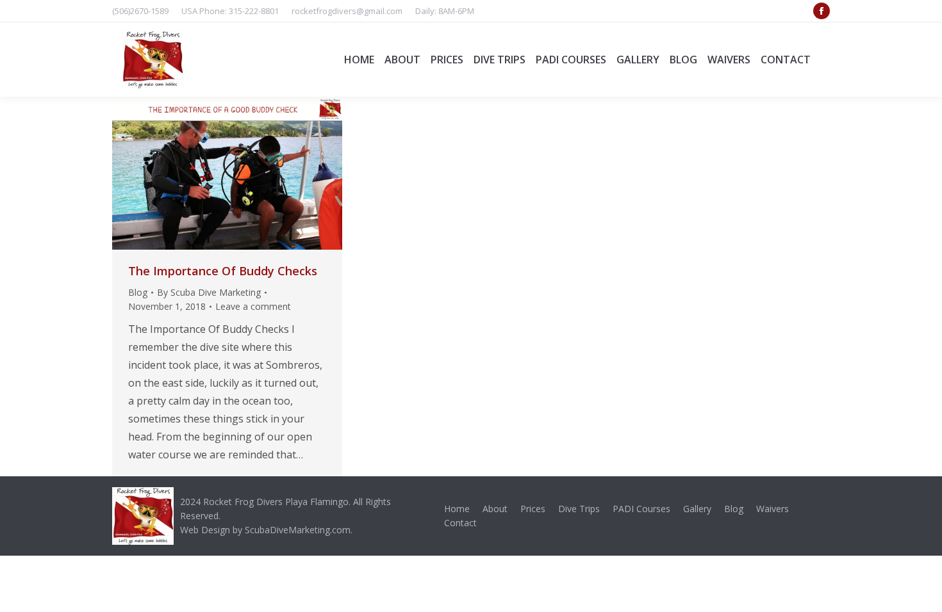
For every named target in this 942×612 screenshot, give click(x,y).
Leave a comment (253, 306)
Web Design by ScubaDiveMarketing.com (265, 530)
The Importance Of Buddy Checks (222, 270)
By (209, 292)
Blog (137, 292)
